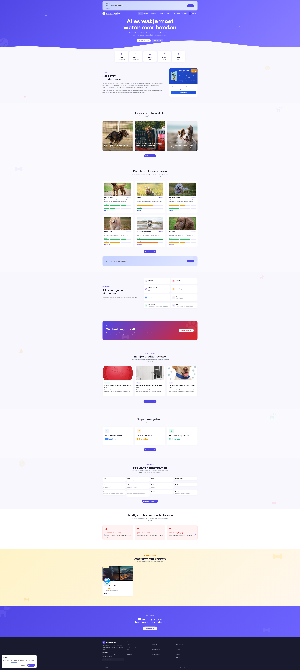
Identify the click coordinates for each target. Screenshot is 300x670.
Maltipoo (154, 647)
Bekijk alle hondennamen (149, 501)
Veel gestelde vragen (132, 647)
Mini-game (129, 656)
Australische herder (156, 654)
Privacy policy (183, 667)
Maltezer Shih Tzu (156, 649)
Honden (146, 13)
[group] (117, 136)
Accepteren (31, 665)
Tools (128, 652)
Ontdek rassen (149, 628)
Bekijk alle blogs (149, 155)
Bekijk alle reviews (149, 401)
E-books (178, 649)
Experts (161, 13)
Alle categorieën (149, 449)
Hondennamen (179, 647)
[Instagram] (179, 657)
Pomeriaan (154, 652)
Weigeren (23, 665)
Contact (129, 644)
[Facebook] (177, 657)
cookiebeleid (14, 662)
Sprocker (154, 656)
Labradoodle (155, 644)
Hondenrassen (179, 644)
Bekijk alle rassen (145, 40)
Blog (128, 649)
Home (140, 13)
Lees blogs (158, 40)
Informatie (153, 13)
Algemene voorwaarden (193, 667)
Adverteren (190, 6)
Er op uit (168, 13)
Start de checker (185, 330)
